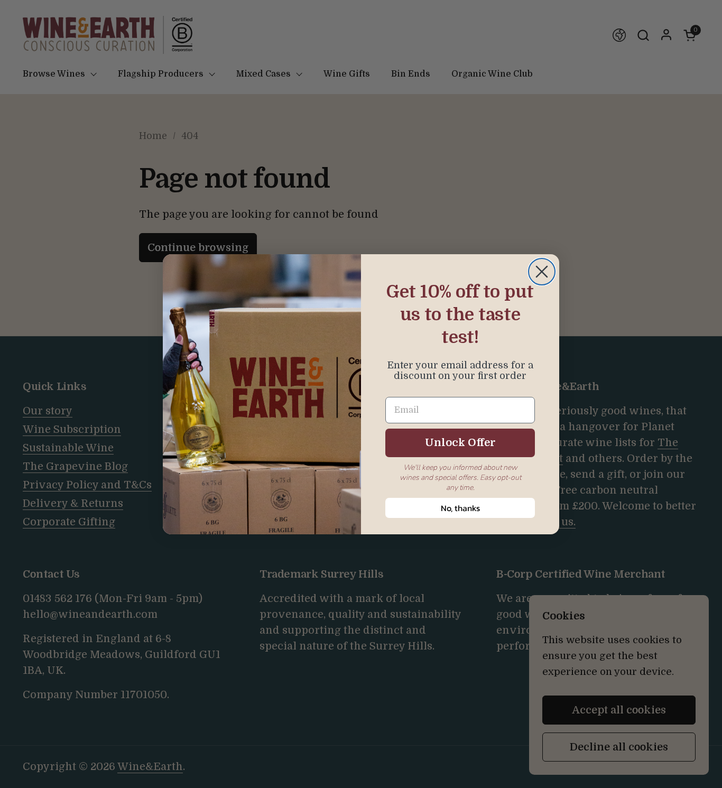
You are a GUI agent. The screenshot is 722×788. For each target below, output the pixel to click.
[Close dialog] (542, 271)
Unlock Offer (460, 443)
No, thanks (460, 508)
